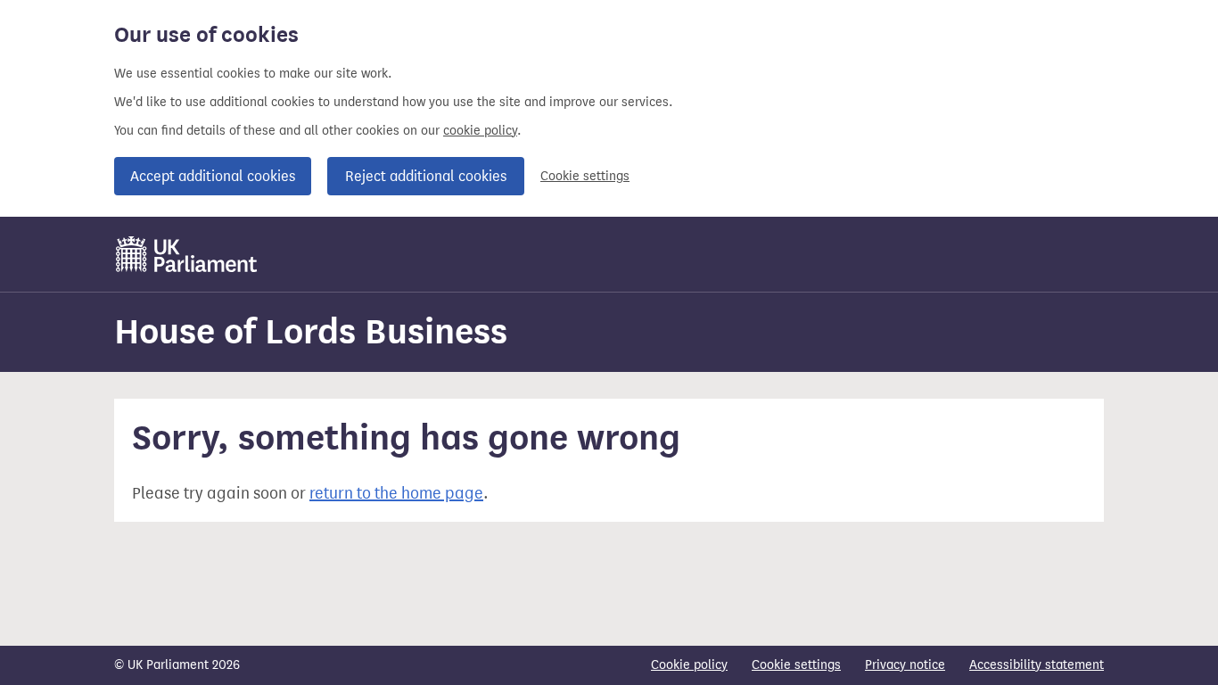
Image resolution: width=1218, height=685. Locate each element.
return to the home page (396, 493)
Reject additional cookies (425, 176)
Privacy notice (905, 665)
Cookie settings (585, 176)
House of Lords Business (310, 331)
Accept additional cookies (212, 176)
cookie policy (480, 130)
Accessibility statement (1036, 665)
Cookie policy (689, 665)
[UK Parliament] (186, 254)
